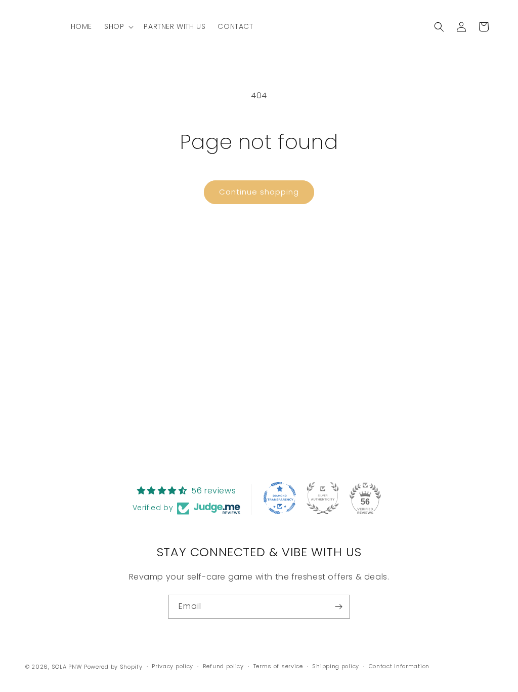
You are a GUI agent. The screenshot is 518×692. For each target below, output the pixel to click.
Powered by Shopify (113, 667)
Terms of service (278, 666)
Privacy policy (172, 666)
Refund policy (223, 666)
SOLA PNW (67, 667)
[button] (118, 26)
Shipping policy (335, 666)
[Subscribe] (338, 607)
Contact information (399, 666)
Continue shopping (259, 191)
